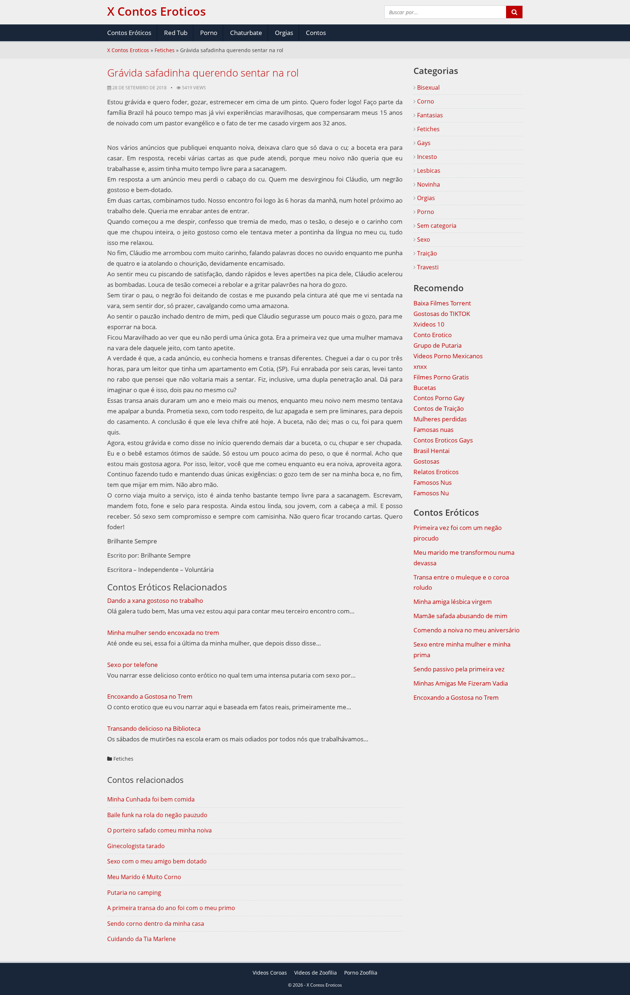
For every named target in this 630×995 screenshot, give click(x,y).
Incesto (426, 157)
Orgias (284, 32)
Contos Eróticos (129, 32)
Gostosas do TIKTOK (441, 313)
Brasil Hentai (431, 450)
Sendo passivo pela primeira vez (459, 669)
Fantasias (429, 115)
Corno (425, 101)
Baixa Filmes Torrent (442, 303)
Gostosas (426, 461)
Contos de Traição (438, 408)
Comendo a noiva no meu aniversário (466, 630)
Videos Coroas (270, 972)
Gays (423, 143)
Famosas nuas (433, 429)
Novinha (428, 184)
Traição (426, 253)
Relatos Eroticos (436, 472)
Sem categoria (436, 226)
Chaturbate (246, 32)
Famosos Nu (431, 493)
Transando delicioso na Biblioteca (154, 728)
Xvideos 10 (428, 324)
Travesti (427, 267)
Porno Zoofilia (360, 972)
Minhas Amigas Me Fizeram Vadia (460, 683)
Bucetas (424, 387)
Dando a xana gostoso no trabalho (155, 600)
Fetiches (165, 50)
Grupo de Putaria (437, 345)
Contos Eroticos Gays (443, 440)
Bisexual (428, 87)
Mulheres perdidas (440, 419)
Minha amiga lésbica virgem (452, 601)
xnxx (420, 366)
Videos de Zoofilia (315, 972)
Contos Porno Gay (438, 398)
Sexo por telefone (132, 664)
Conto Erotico (432, 335)
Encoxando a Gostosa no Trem (149, 696)
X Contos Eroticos (128, 50)
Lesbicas (428, 171)
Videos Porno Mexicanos (448, 356)
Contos (316, 32)
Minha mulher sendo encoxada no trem (163, 632)
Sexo (423, 239)
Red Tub (175, 32)
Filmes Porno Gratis (441, 377)
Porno (208, 32)
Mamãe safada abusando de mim (460, 616)
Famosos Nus (432, 482)
